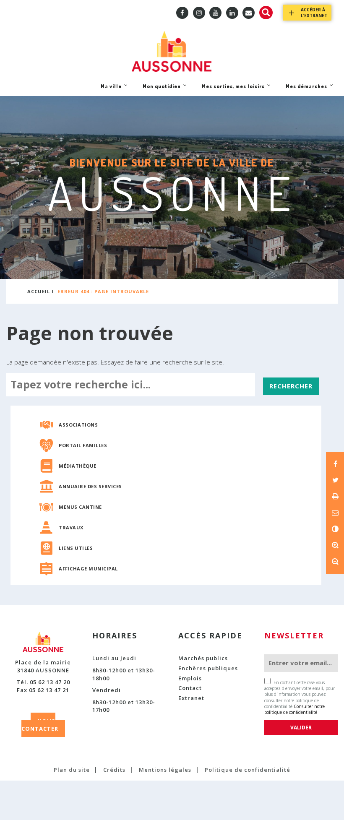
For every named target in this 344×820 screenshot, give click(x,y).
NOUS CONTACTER (39, 725)
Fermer (317, 148)
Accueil (38, 291)
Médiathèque (77, 466)
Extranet (191, 698)
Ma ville (111, 89)
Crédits (114, 769)
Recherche (266, 12)
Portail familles (83, 445)
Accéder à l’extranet (314, 12)
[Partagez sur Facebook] (335, 464)
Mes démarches (306, 89)
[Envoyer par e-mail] (335, 512)
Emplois (190, 678)
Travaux (71, 527)
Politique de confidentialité (247, 769)
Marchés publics (203, 658)
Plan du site (72, 769)
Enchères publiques (208, 668)
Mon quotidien (161, 89)
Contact (190, 688)
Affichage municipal (88, 568)
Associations (78, 425)
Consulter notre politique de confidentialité (294, 709)
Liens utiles (76, 548)
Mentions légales (165, 769)
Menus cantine (80, 507)
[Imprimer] (335, 496)
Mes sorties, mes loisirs (233, 89)
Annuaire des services (90, 486)
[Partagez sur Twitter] (335, 480)
